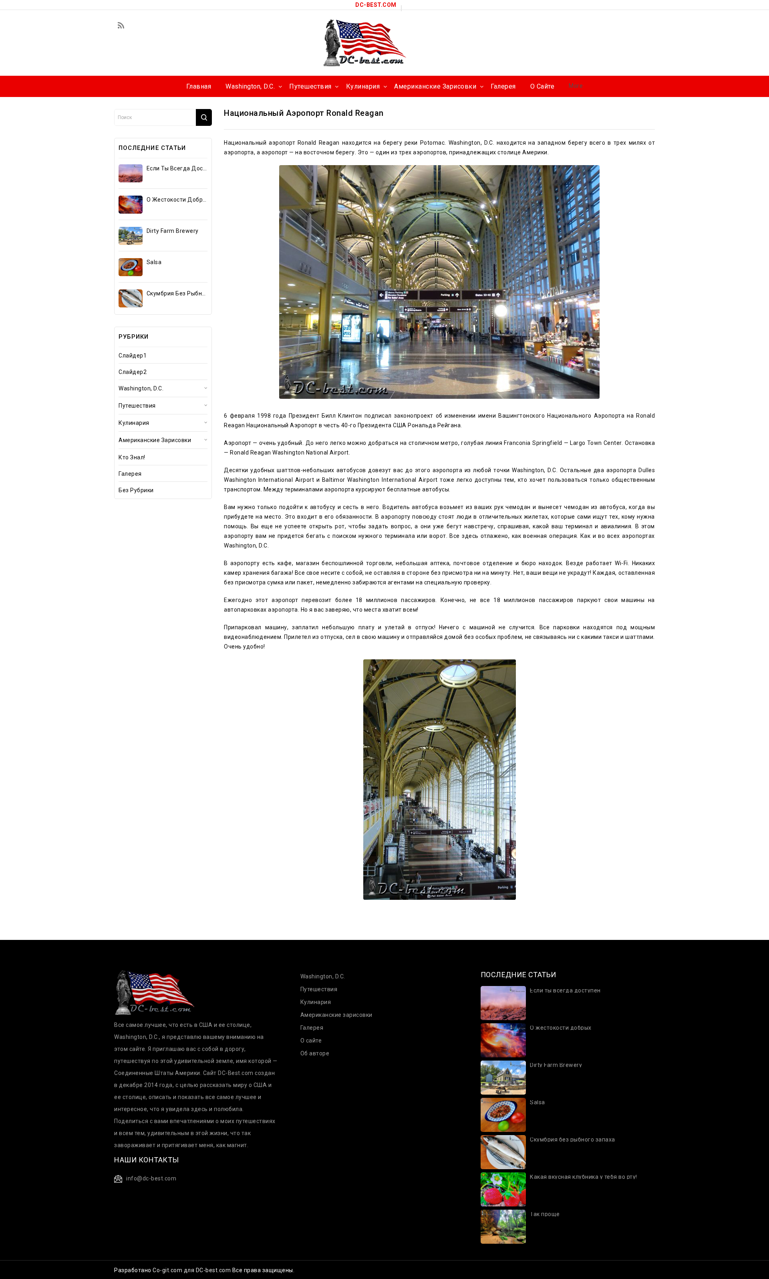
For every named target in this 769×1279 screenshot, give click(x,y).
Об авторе (315, 1053)
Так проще (545, 1214)
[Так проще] (503, 1226)
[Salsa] (131, 267)
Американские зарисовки (155, 440)
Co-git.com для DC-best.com (192, 1270)
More (576, 86)
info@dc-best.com (151, 1178)
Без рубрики (136, 490)
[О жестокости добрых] (131, 205)
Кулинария (134, 423)
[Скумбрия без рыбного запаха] (131, 298)
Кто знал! (132, 457)
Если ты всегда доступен (177, 168)
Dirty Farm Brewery (173, 231)
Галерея (130, 474)
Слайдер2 (133, 372)
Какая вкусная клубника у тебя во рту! (583, 1177)
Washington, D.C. (141, 388)
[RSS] (121, 26)
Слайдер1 (133, 355)
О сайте (311, 1040)
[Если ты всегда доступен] (131, 173)
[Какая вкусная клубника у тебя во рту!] (503, 1189)
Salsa (154, 262)
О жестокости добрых (177, 199)
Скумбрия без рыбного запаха (177, 293)
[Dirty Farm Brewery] (131, 236)
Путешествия (137, 405)
